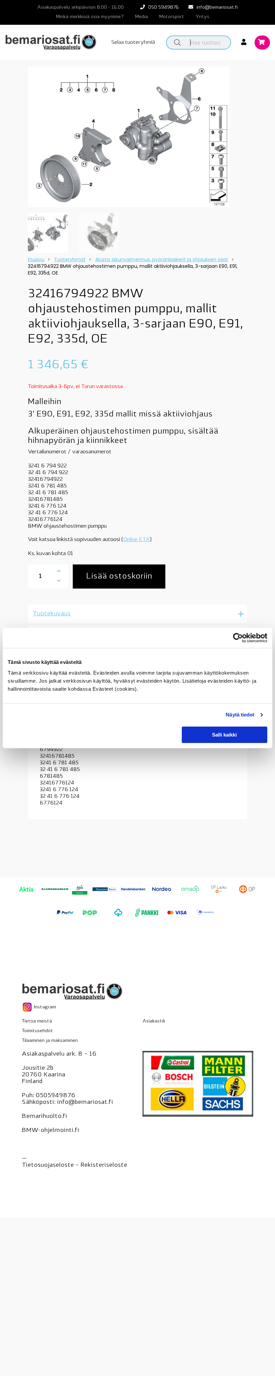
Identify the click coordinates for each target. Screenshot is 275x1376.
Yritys (202, 16)
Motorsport (171, 16)
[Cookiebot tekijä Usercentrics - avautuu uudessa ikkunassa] (238, 638)
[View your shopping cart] (262, 43)
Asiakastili (154, 1021)
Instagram (44, 1007)
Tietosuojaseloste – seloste (74, 1165)
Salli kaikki (224, 735)
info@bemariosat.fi (217, 7)
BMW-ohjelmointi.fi (50, 1131)
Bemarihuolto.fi (44, 1117)
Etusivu (36, 259)
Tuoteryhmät (70, 259)
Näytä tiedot (240, 714)
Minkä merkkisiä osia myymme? (90, 16)
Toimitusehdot (37, 1031)
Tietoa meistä (37, 1021)
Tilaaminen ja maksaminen (50, 1040)
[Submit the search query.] (177, 42)
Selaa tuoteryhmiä (133, 42)
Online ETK (136, 539)
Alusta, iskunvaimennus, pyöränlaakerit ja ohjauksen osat (161, 259)
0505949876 (55, 1096)
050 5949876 (163, 7)
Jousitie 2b (37, 1068)
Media (141, 16)
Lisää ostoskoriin (119, 576)
